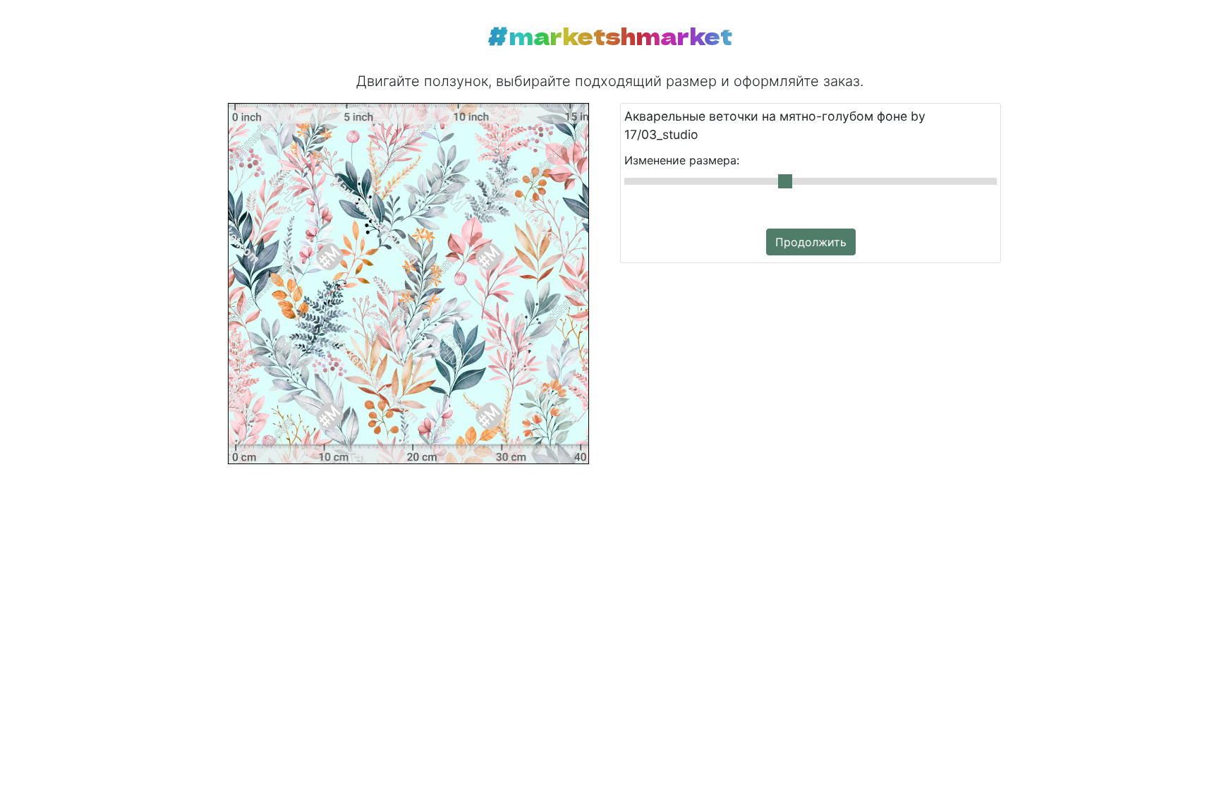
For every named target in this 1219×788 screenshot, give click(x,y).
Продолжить (811, 242)
